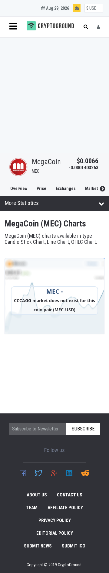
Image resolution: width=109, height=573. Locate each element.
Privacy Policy (54, 520)
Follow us (54, 450)
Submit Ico (73, 546)
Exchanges (66, 188)
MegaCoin (46, 161)
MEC (35, 171)
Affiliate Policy (65, 507)
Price (41, 188)
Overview (18, 188)
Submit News (38, 546)
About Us (37, 495)
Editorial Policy (54, 533)
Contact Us (69, 495)
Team (32, 507)
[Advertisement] (54, 95)
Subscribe (83, 429)
